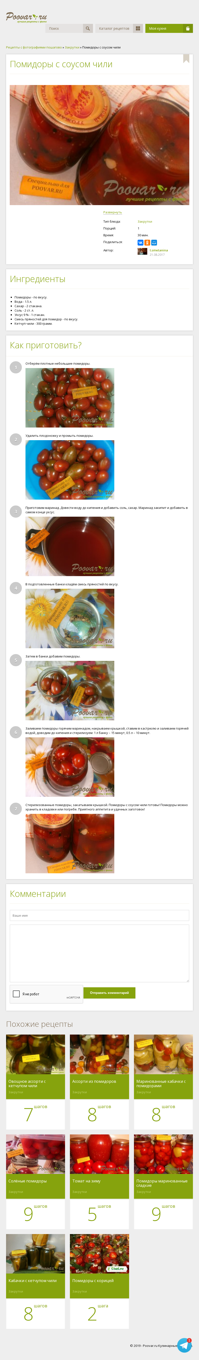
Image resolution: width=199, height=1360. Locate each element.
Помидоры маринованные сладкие (162, 1183)
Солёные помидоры (27, 1181)
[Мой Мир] (154, 243)
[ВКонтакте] (140, 243)
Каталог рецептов (114, 28)
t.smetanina (159, 250)
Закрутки (145, 221)
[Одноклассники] (147, 243)
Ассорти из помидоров (94, 1081)
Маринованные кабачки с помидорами (161, 1083)
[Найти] (88, 28)
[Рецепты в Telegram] (184, 1345)
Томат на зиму (86, 1181)
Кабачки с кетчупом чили (32, 1280)
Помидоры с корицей (93, 1280)
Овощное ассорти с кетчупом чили (27, 1083)
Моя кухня (157, 28)
